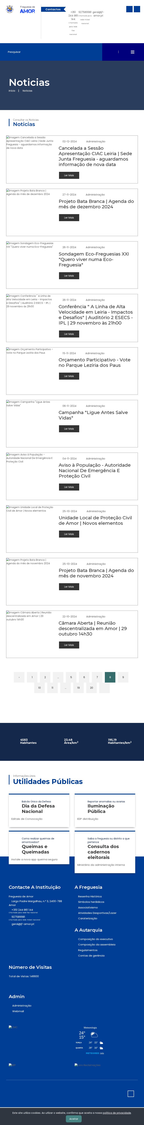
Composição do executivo (95, 939)
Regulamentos (87, 950)
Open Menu (132, 51)
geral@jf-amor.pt (98, 13)
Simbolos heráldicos (91, 902)
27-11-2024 (69, 194)
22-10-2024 (70, 616)
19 (78, 688)
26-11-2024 (69, 247)
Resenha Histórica (90, 896)
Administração (95, 141)
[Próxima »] (104, 688)
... (58, 677)
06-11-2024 (69, 406)
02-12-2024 (70, 141)
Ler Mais (69, 175)
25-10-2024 (70, 511)
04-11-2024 (70, 458)
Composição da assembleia (96, 944)
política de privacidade (117, 1113)
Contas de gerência (91, 955)
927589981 (85, 17)
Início (12, 90)
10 (39, 688)
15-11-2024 (69, 353)
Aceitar (73, 1119)
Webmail (18, 1011)
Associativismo (88, 907)
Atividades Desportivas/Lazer (97, 913)
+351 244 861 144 (73, 22)
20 (91, 688)
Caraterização (87, 918)
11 (52, 688)
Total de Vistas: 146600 (24, 976)
